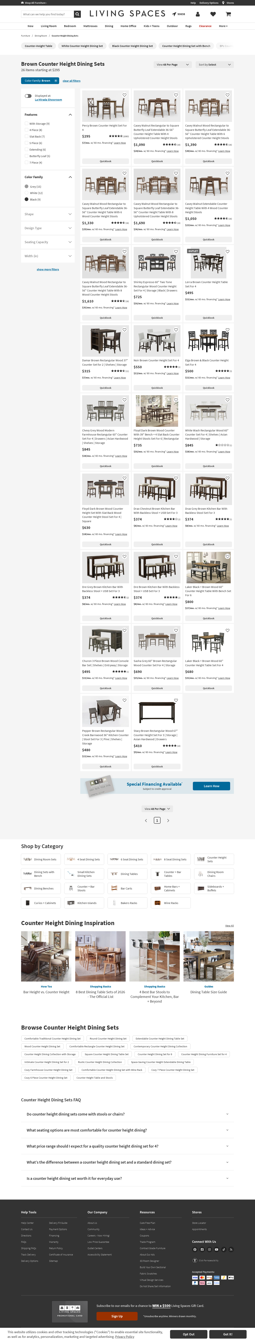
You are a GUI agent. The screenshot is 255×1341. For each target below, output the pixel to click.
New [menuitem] (30, 26)
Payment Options (58, 1229)
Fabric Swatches (148, 1273)
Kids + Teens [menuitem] (151, 26)
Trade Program (147, 1242)
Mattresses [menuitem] (90, 26)
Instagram (209, 1249)
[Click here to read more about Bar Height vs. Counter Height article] (46, 956)
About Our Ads (147, 1254)
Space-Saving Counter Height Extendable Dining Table (161, 1062)
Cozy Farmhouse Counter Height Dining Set (48, 1070)
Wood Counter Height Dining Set (42, 1046)
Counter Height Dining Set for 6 (155, 1054)
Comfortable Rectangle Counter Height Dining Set (97, 1046)
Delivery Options (209, 2)
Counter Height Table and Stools (95, 1077)
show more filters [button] (48, 269)
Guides (208, 986)
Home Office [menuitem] (128, 26)
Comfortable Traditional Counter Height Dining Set (52, 1038)
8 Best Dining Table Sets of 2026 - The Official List (100, 994)
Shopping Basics (100, 986)
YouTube (216, 1249)
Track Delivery (28, 1254)
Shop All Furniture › (35, 2)
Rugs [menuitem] (188, 26)
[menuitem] (228, 14)
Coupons (144, 1235)
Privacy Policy (124, 1336)
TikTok (224, 1249)
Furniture (25, 35)
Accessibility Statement (100, 1254)
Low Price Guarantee (98, 1242)
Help (193, 2)
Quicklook (105, 161)
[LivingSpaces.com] (127, 13)
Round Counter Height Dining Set (108, 1038)
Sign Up (117, 1316)
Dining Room (41, 35)
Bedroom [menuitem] (70, 26)
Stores (230, 2)
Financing (54, 1235)
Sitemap (53, 1261)
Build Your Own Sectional (153, 1267)
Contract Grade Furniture (152, 1248)
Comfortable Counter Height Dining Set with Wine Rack (112, 1070)
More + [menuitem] (223, 26)
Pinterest (195, 1249)
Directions (26, 1235)
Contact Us (26, 1229)
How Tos (46, 986)
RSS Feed (231, 1249)
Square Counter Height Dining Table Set (107, 1054)
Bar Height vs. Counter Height (46, 992)
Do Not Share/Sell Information (155, 1286)
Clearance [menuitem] (205, 26)
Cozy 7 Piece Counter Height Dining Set (172, 1070)
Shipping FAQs (28, 1248)
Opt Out (189, 1334)
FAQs (23, 1242)
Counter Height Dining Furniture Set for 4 (204, 1054)
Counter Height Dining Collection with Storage (50, 1054)
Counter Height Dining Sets (65, 35)
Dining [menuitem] (109, 26)
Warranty (53, 1242)
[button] (119, 136)
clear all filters (71, 80)
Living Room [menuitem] (49, 26)
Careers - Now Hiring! (99, 1235)
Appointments (199, 1229)
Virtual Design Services (151, 1280)
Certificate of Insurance (61, 1254)
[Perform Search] (77, 14)
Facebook (202, 1249)
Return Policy (56, 1248)
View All (229, 925)
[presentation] (173, 64)
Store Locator (199, 1223)
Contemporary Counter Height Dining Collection (160, 1046)
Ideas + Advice (147, 1229)
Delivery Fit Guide (58, 1223)
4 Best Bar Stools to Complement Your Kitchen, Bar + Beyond (154, 997)
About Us (92, 1223)
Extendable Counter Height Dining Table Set (160, 1038)
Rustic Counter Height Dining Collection (100, 1062)
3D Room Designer (149, 1261)
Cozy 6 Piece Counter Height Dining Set (45, 1077)
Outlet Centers (95, 1248)
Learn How (120, 142)
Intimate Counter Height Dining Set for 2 (46, 1062)
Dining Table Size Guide (208, 992)
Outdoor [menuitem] (172, 26)
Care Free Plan (147, 1223)
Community (93, 1229)
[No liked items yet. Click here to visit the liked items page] (213, 14)
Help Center (27, 1223)
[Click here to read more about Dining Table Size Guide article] (209, 956)
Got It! (228, 1334)
